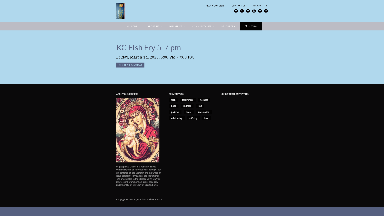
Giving (253, 26)
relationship (176, 118)
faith (173, 99)
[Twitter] (236, 11)
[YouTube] (248, 11)
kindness (187, 105)
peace (189, 112)
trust (206, 118)
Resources (228, 26)
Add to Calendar (132, 65)
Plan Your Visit (215, 5)
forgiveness (187, 99)
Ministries (176, 26)
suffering (193, 118)
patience (175, 112)
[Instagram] (254, 11)
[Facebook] (242, 11)
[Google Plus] (266, 11)
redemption (203, 112)
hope (173, 105)
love (200, 105)
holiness (204, 99)
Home (134, 26)
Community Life (202, 26)
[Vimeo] (260, 11)
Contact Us (239, 5)
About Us (153, 26)
